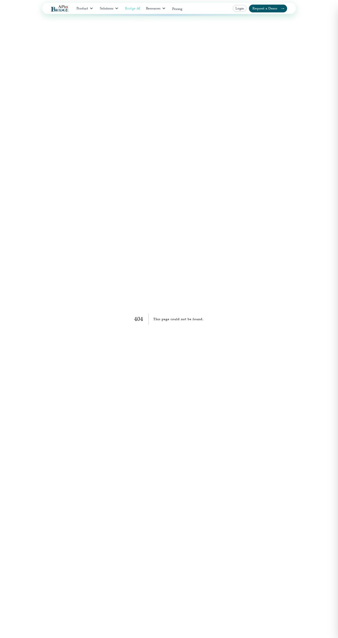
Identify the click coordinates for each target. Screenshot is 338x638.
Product (85, 8)
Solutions (110, 8)
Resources (156, 8)
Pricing (177, 9)
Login (239, 8)
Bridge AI (132, 8)
